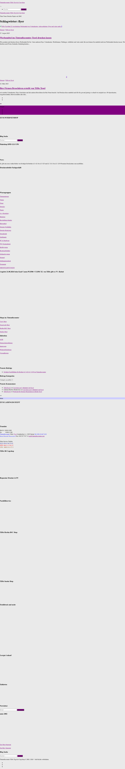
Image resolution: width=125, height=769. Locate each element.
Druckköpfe (3, 234)
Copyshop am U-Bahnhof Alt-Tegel (23, 388)
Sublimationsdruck (5, 261)
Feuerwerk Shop (5, 325)
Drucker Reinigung (5, 230)
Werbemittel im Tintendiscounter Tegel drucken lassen (25, 37)
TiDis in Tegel (9, 30)
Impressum (3, 346)
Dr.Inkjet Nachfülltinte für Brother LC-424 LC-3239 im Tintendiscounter (25, 372)
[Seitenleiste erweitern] (0, 103)
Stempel (2, 257)
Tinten (2, 200)
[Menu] (0, 6)
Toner (1, 203)
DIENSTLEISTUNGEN (7, 268)
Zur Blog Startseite (5, 748)
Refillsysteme (4, 247)
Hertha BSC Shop (5, 328)
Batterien (2, 217)
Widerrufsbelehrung (6, 350)
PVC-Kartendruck (5, 244)
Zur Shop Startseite (5, 745)
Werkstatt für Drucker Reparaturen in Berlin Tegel (27, 392)
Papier (2, 210)
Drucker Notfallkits (5, 227)
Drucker (2, 207)
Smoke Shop (3, 332)
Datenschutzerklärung (6, 343)
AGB (1, 339)
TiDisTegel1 (7, 388)
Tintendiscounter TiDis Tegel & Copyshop (12, 2)
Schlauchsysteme (5, 254)
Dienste (2, 30)
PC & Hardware (4, 240)
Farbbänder (3, 237)
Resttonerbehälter (5, 251)
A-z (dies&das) (4, 213)
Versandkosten (4, 353)
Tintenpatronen (4, 196)
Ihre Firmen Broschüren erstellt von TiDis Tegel (22, 88)
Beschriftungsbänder (6, 220)
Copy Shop (3, 321)
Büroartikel (3, 224)
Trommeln (3, 264)
